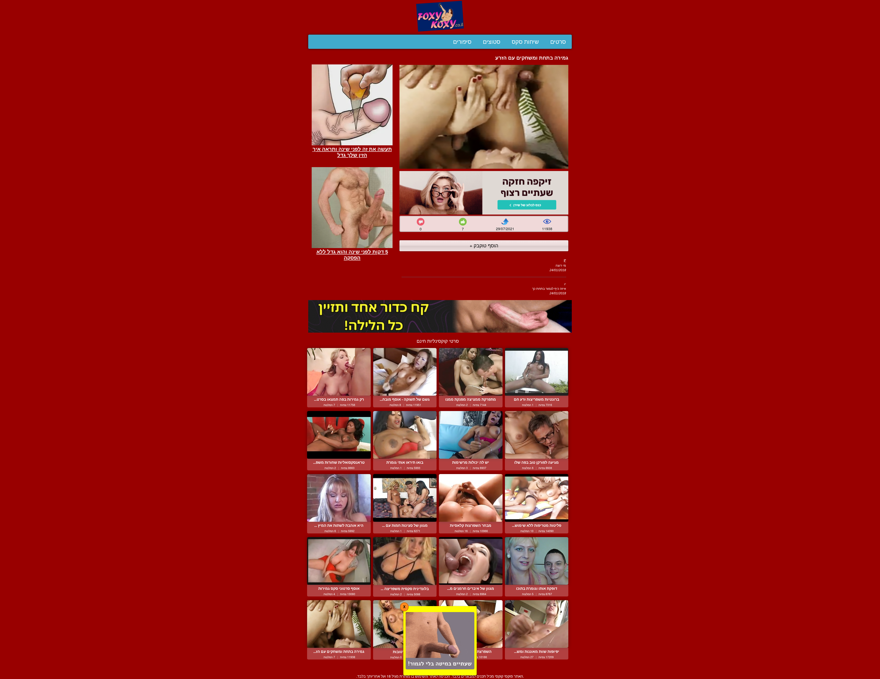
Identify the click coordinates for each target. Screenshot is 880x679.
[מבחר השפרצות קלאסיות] (471, 498)
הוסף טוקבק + (484, 245)
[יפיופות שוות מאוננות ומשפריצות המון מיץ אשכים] (537, 624)
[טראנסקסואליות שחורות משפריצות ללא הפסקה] (339, 435)
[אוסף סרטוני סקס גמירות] (339, 561)
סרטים (558, 42)
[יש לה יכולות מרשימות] (471, 435)
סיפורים (462, 42)
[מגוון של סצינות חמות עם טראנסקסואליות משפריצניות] (405, 498)
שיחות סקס (525, 42)
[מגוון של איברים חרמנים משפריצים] (471, 561)
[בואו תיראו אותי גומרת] (405, 435)
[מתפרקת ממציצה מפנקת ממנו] (471, 372)
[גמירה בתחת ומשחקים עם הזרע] (339, 624)
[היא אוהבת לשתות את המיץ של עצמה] (339, 498)
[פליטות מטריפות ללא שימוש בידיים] (537, 498)
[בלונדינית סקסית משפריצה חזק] (405, 561)
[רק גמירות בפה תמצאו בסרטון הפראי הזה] (339, 372)
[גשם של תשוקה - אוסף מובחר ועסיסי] (405, 372)
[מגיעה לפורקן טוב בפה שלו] (537, 435)
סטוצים (491, 42)
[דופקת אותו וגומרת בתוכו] (537, 561)
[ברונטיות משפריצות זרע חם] (537, 372)
